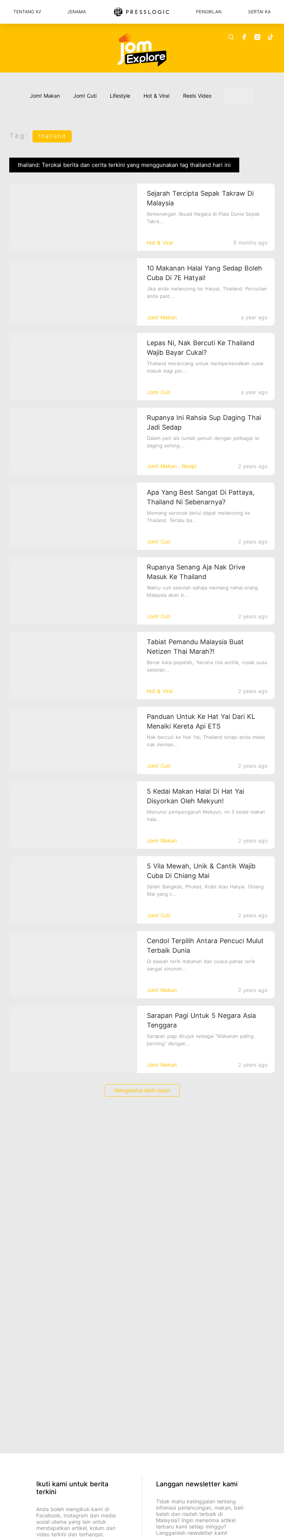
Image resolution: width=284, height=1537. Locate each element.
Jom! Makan (45, 96)
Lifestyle (120, 96)
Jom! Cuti (85, 96)
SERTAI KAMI (259, 11)
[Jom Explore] (142, 50)
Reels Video (197, 96)
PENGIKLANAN (209, 11)
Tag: (19, 135)
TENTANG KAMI (27, 11)
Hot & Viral (156, 96)
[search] (231, 37)
